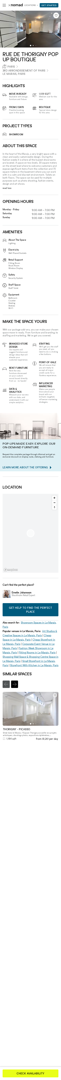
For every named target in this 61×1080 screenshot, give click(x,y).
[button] (30, 45)
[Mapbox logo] (11, 570)
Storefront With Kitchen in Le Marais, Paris (34, 665)
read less (7, 188)
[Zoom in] (54, 497)
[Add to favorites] (56, 15)
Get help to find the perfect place (30, 609)
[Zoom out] (54, 502)
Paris (11, 66)
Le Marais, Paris (14, 73)
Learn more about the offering (25, 467)
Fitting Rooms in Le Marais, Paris (37, 652)
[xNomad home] (15, 5)
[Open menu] (4, 5)
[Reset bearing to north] (54, 507)
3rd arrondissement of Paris (24, 70)
